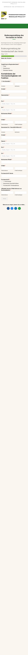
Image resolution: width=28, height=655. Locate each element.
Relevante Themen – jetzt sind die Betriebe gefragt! (17, 295)
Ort (2, 107)
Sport (13, 232)
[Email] (19, 208)
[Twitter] (12, 208)
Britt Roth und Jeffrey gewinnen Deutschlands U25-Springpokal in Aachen (18, 229)
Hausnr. (3, 141)
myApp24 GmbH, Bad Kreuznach (18, 649)
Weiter (4, 198)
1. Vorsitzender (7, 181)
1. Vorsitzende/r (6, 81)
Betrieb (17, 298)
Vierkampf (23, 259)
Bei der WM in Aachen (14, 246)
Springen (18, 232)
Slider (10, 232)
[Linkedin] (16, 208)
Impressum (7, 6)
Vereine (10, 271)
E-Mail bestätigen (18, 124)
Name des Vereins (6, 58)
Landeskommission (13, 257)
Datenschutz (19, 6)
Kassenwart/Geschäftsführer (11, 183)
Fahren (10, 240)
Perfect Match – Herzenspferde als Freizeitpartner (17, 267)
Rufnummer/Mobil (6, 113)
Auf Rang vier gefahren (15, 303)
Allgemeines (12, 269)
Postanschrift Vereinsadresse (11, 185)
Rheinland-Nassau (7, 70)
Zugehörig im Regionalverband (10, 64)
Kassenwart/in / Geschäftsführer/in (11, 127)
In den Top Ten (13, 311)
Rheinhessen (6, 68)
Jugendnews (16, 305)
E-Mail (3, 119)
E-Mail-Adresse (4, 124)
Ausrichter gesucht (14, 254)
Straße (3, 89)
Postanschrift (5, 179)
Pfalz (4, 66)
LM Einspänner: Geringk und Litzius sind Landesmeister (16, 238)
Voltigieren (18, 248)
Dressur (11, 256)
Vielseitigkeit (17, 259)
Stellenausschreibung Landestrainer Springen (15, 286)
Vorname (3, 86)
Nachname (17, 86)
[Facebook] (8, 208)
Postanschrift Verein (7, 173)
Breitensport (19, 269)
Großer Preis (21, 256)
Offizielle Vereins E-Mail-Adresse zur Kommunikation (11, 189)
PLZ (2, 101)
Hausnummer (5, 95)
